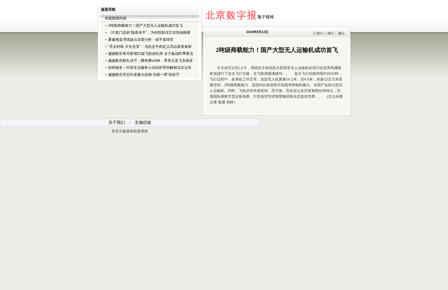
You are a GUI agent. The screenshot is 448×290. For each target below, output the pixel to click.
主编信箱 (143, 122)
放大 (320, 33)
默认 (342, 33)
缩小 (331, 33)
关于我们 (116, 122)
